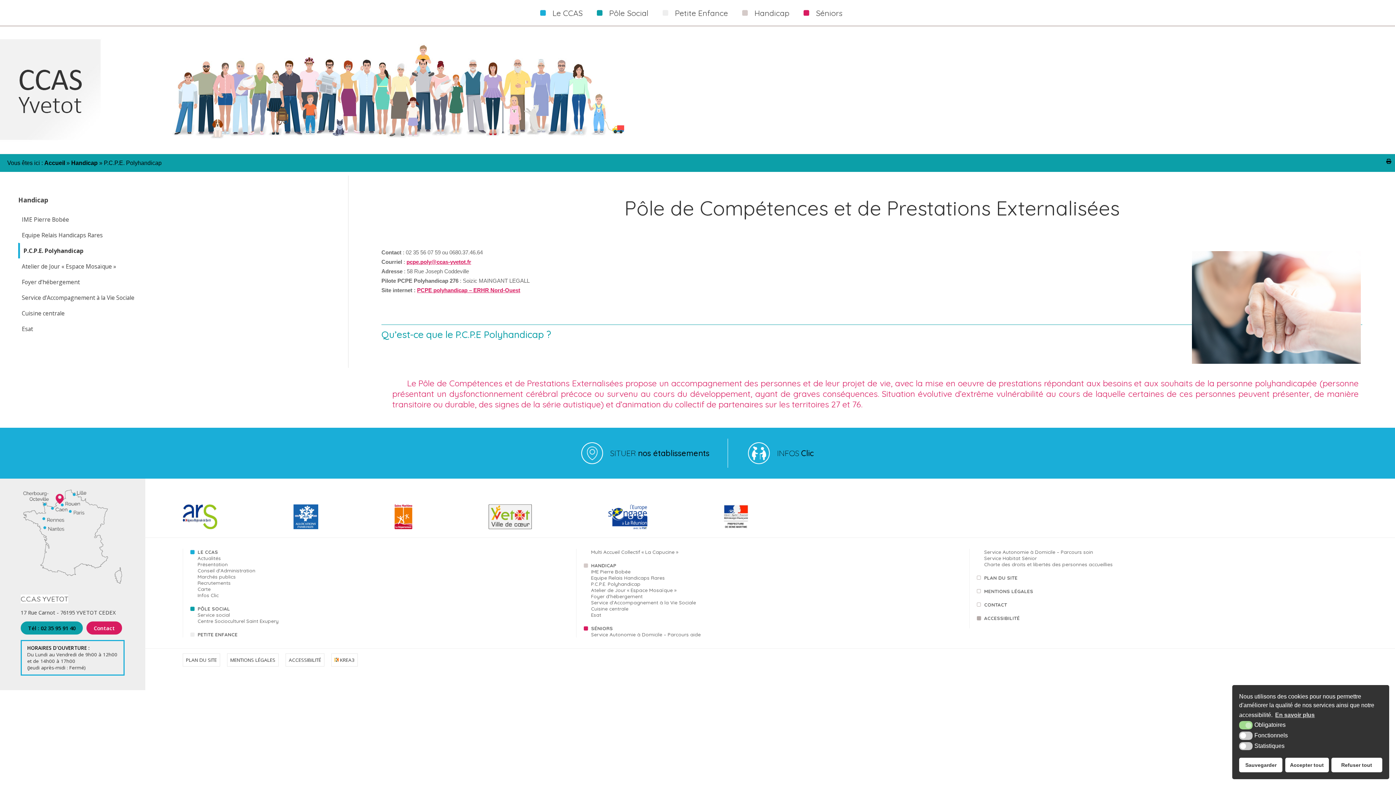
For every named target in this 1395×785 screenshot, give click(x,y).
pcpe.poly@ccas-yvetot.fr (439, 262)
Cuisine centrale (43, 313)
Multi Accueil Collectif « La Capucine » (634, 552)
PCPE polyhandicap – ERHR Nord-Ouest (468, 290)
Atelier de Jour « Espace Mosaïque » (69, 266)
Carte (204, 589)
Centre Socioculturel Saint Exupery (238, 621)
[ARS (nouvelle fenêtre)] (200, 527)
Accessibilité (1002, 618)
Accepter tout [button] (1307, 765)
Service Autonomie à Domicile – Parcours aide (646, 634)
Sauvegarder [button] (1261, 765)
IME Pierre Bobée (45, 220)
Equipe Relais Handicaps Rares (62, 235)
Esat (27, 329)
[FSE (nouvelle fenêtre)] (627, 527)
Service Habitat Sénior (1010, 558)
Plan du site (1001, 578)
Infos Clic (208, 595)
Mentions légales (1008, 591)
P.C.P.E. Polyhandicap (54, 251)
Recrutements (214, 583)
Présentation (213, 564)
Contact (104, 628)
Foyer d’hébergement (51, 282)
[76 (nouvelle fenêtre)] (403, 527)
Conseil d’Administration (226, 570)
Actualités (209, 558)
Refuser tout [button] (1356, 765)
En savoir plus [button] (1295, 715)
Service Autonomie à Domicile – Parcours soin (1038, 552)
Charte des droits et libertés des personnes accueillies (1048, 564)
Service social (214, 615)
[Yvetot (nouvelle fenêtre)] (510, 527)
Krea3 (347, 660)
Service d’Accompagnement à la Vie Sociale (78, 298)
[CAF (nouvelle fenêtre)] (306, 527)
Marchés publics (217, 576)
